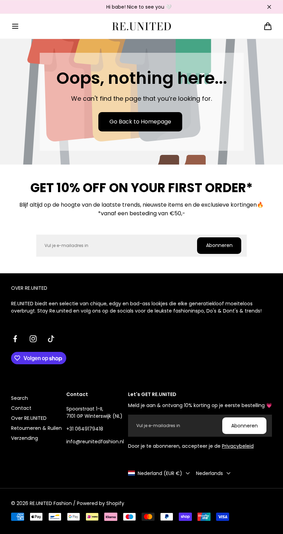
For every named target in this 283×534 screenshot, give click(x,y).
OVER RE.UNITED (29, 288)
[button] (15, 26)
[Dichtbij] (269, 7)
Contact (21, 408)
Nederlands (209, 473)
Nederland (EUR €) (160, 473)
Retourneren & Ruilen (36, 428)
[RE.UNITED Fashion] (141, 26)
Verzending (24, 438)
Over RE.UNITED (29, 418)
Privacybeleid (238, 446)
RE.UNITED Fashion (51, 503)
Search (19, 398)
